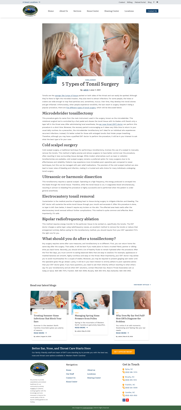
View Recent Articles (141, 284)
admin (86, 90)
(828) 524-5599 (131, 388)
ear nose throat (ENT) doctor (111, 124)
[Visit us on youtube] (157, 2)
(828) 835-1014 (131, 380)
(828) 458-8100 (131, 395)
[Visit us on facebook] (154, 2)
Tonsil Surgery (90, 80)
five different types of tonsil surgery (81, 108)
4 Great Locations (30, 2)
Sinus (35, 313)
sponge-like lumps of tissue (66, 95)
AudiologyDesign (88, 407)
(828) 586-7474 (131, 372)
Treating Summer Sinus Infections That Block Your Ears (48, 318)
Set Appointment (123, 352)
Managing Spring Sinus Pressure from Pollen (87, 317)
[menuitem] (122, 2)
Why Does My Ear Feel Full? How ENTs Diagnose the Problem (130, 318)
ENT (117, 313)
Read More (39, 333)
